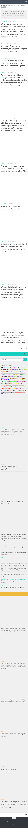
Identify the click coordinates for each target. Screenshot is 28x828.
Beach (2, 369)
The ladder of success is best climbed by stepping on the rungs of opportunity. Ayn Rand (14, 48)
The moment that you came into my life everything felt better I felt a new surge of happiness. (12, 468)
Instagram (3, 43)
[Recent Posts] (5, 547)
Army (2, 731)
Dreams (3, 464)
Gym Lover (3, 661)
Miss (7, 385)
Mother (3, 533)
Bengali (2, 562)
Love (2, 550)
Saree (2, 557)
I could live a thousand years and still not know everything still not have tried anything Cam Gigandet (13, 63)
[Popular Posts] (14, 547)
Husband (8, 381)
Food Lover (3, 698)
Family (14, 376)
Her (25, 380)
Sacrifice (3, 21)
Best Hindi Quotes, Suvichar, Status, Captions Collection (13, 573)
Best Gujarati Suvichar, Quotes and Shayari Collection (13, 579)
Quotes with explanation (6, 388)
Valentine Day (18, 392)
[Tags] (22, 547)
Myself (2, 427)
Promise (13, 386)
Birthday (8, 371)
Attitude (23, 367)
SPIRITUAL (18, 390)
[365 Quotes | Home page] (2, 2)
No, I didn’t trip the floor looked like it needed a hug (12, 587)
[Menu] (26, 2)
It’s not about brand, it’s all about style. (9, 559)
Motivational (4, 58)
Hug (5, 381)
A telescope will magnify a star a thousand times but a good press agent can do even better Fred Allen (14, 168)
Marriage (3, 385)
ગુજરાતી (4, 367)
